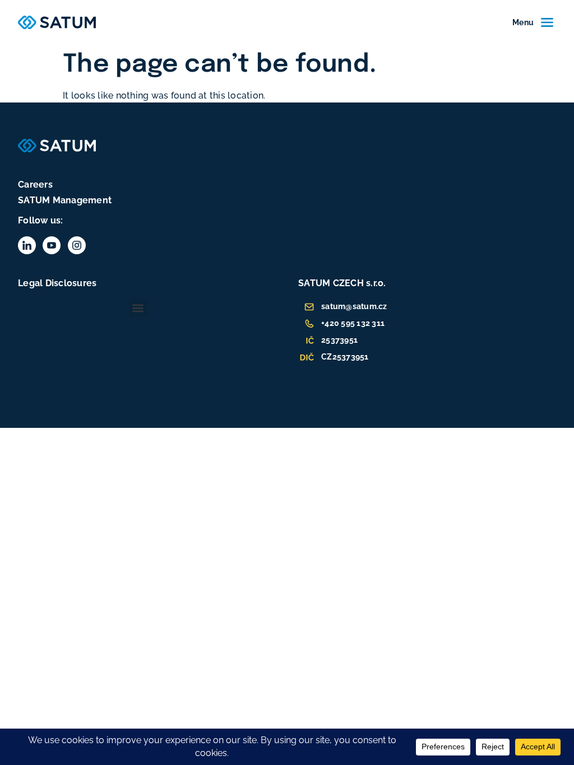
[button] (138, 308)
